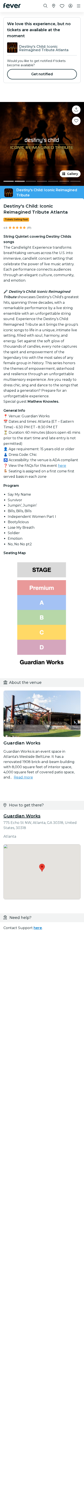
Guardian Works (21, 815)
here (62, 466)
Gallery (72, 174)
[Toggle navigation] (79, 6)
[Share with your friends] (76, 109)
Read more (23, 777)
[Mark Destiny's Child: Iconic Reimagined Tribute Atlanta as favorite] (76, 121)
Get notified (42, 74)
